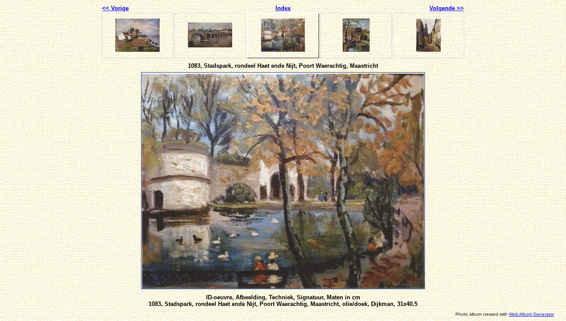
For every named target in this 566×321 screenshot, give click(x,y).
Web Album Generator (531, 314)
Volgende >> (446, 8)
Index (283, 8)
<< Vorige (115, 8)
